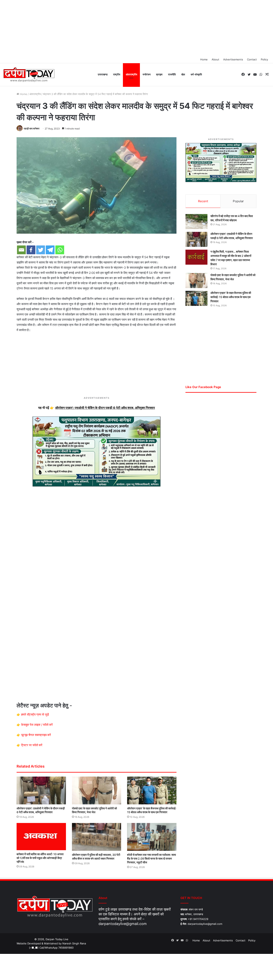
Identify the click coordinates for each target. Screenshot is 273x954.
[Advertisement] (136, 28)
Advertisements (233, 59)
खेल (183, 74)
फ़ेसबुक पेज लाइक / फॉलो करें (37, 725)
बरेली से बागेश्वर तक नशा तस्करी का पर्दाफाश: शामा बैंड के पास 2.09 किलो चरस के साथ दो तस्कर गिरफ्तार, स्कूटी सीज (151, 858)
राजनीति (172, 74)
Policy (264, 59)
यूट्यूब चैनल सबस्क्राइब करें (36, 735)
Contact (252, 59)
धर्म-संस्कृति (196, 74)
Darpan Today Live (57, 939)
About (215, 59)
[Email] (21, 249)
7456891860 (66, 947)
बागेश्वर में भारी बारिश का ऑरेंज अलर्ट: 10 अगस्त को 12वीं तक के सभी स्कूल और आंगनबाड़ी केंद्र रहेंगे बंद (40, 857)
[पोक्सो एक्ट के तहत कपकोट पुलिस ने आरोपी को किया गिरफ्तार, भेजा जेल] (96, 790)
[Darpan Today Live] (28, 74)
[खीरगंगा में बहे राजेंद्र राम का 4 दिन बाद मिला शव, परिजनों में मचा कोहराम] (196, 221)
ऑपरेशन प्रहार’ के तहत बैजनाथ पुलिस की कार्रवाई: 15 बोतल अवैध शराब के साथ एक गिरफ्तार (230, 297)
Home (204, 59)
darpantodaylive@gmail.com (123, 924)
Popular (238, 201)
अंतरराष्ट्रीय (131, 74)
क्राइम (159, 74)
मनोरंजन (146, 74)
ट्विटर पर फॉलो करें (31, 745)
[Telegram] (50, 249)
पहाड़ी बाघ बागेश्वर (31, 128)
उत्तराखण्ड (103, 74)
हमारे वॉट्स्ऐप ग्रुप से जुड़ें (35, 714)
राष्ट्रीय (116, 74)
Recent (203, 201)
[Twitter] (40, 249)
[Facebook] (31, 249)
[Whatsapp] (59, 249)
